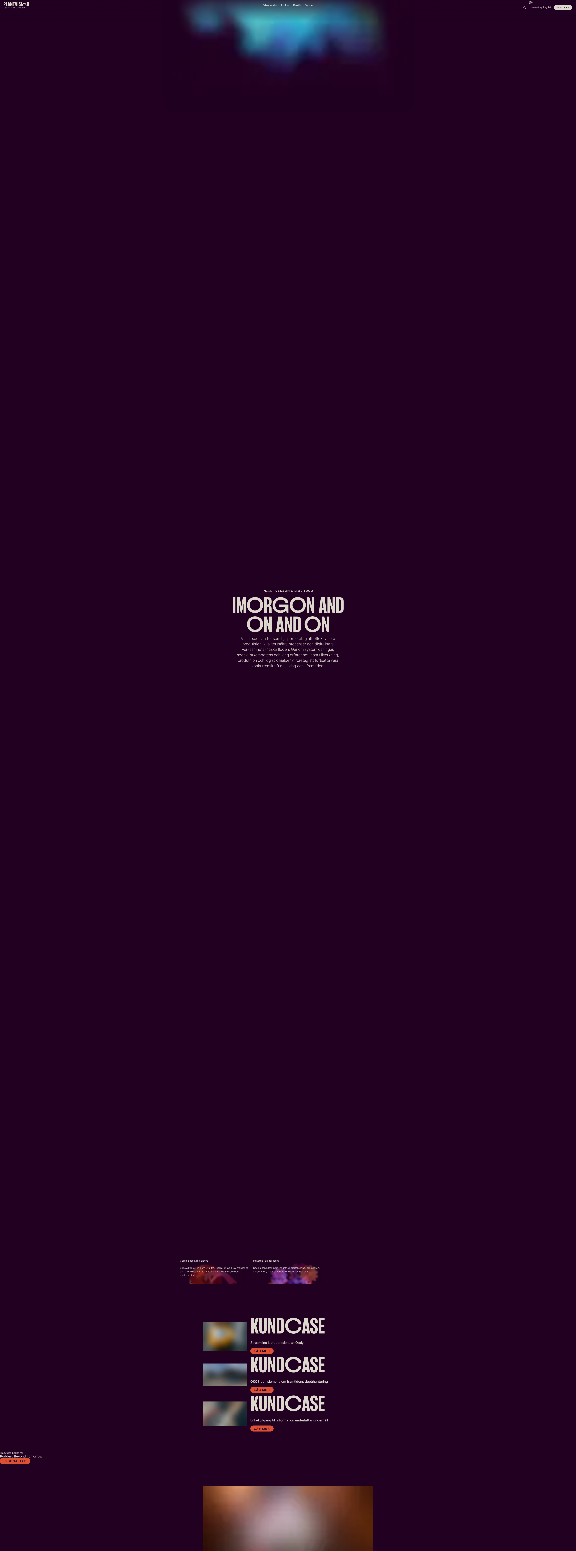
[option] (547, 7)
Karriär (297, 5)
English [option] (547, 7)
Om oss (308, 5)
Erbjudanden (270, 5)
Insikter (285, 5)
